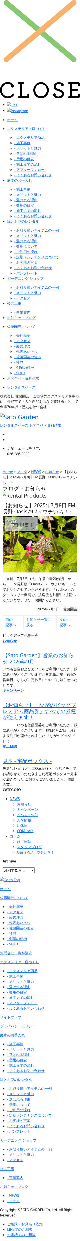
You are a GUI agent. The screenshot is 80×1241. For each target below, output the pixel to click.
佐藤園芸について (21, 326)
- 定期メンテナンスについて (36, 257)
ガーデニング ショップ (25, 278)
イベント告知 (27, 814)
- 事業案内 (22, 312)
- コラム (13, 1200)
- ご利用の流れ (26, 251)
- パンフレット (26, 273)
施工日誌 (24, 841)
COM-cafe (25, 830)
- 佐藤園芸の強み (27, 356)
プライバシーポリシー (18, 1026)
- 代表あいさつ (26, 351)
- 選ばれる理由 (26, 153)
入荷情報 (24, 820)
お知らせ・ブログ (21, 317)
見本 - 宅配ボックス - (27, 760)
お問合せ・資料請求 (23, 378)
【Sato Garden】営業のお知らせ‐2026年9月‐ (38, 658)
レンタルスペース (21, 387)
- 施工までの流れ (27, 164)
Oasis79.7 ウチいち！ (35, 852)
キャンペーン (27, 809)
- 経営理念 (22, 346)
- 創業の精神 (24, 367)
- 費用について (26, 246)
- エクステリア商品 (29, 137)
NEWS (15, 798)
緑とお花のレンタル (23, 221)
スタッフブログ (29, 846)
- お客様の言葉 (26, 262)
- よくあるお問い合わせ (33, 175)
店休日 (22, 825)
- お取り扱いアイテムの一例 (36, 230)
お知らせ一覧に (38, 622)
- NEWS (13, 1195)
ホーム (12, 119)
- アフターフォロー (29, 169)
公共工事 (14, 303)
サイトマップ (10, 1017)
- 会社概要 (22, 335)
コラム (15, 836)
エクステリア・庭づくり (26, 128)
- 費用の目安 (24, 158)
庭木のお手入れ (19, 180)
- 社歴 (18, 362)
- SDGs (19, 372)
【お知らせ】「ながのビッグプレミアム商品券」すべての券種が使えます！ (39, 711)
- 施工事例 (22, 142)
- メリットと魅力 (27, 148)
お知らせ (24, 804)
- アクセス (22, 298)
